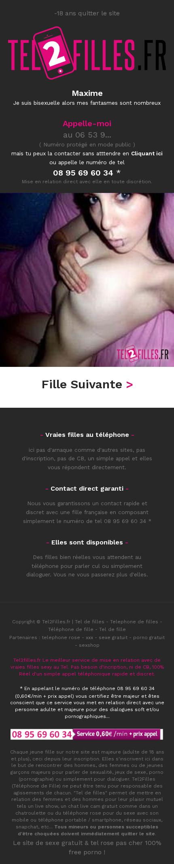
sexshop (89, 645)
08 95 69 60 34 (125, 521)
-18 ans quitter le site (87, 13)
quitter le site (138, 833)
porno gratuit (149, 637)
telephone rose (61, 637)
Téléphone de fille (70, 629)
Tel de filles (89, 622)
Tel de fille (112, 629)
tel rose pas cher (117, 843)
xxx (89, 637)
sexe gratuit (113, 637)
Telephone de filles (134, 622)
